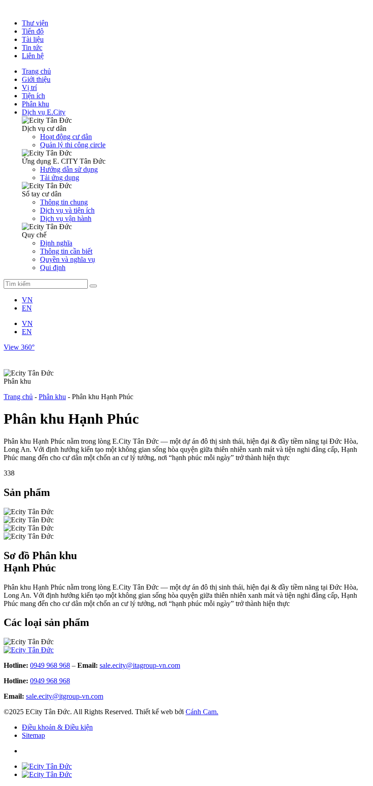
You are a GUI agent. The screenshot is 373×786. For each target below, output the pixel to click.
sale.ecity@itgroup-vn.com (64, 696)
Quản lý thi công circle (73, 145)
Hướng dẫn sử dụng (69, 169)
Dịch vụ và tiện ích (67, 210)
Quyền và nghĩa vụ (67, 259)
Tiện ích (33, 96)
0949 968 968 (50, 665)
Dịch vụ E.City (44, 112)
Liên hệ (33, 56)
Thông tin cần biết (66, 251)
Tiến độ (33, 31)
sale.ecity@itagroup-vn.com (140, 665)
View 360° (19, 347)
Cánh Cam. (202, 712)
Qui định (53, 267)
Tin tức (32, 47)
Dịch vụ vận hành (65, 218)
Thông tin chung (64, 202)
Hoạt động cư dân (66, 136)
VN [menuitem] (27, 300)
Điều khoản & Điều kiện (57, 727)
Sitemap (33, 735)
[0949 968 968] (47, 766)
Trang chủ (36, 71)
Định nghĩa (56, 243)
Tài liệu (33, 39)
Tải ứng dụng (59, 177)
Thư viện (35, 23)
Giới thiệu (36, 79)
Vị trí (29, 87)
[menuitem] (27, 300)
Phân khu (35, 104)
